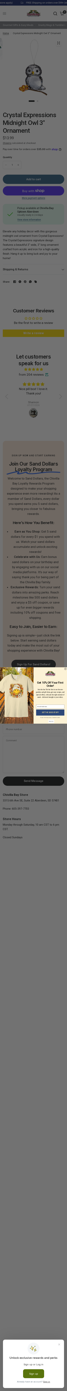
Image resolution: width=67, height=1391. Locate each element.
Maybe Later (51, 721)
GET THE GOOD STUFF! (50, 713)
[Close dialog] (65, 669)
